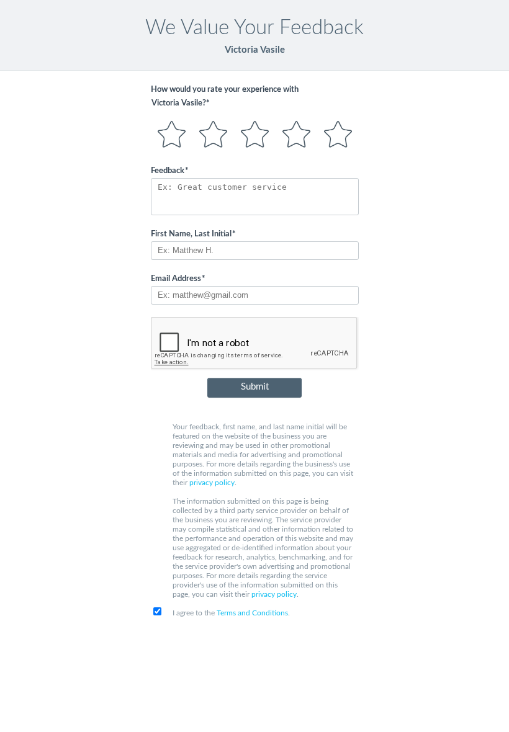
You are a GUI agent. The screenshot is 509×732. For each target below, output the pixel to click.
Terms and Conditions (252, 613)
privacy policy (212, 482)
